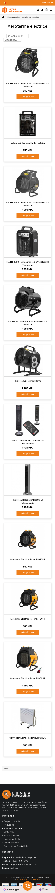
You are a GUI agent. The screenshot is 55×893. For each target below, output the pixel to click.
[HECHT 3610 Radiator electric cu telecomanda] (27, 420)
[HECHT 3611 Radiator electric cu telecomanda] (27, 479)
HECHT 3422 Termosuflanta (27, 381)
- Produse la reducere (12, 828)
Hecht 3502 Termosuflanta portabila (27, 143)
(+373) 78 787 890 (19, 861)
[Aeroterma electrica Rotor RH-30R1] (27, 598)
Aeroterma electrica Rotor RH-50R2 (27, 678)
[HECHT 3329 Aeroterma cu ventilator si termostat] (27, 301)
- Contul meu (8, 832)
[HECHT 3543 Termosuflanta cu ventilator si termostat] (27, 182)
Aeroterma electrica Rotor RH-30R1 (27, 619)
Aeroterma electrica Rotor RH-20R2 (27, 559)
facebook (13, 868)
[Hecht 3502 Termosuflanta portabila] (27, 122)
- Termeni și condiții (11, 842)
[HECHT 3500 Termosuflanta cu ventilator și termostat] (27, 241)
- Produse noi (8, 825)
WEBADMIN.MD (22, 880)
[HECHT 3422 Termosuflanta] (27, 360)
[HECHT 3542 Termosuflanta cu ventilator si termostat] (27, 63)
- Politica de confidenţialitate (15, 846)
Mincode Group (35, 880)
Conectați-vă (46, 3)
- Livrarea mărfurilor (11, 839)
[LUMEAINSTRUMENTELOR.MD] (18, 10)
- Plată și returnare (10, 835)
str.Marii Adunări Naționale (24, 857)
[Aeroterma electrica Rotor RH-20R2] (27, 539)
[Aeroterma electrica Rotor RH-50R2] (27, 658)
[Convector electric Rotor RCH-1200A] (27, 717)
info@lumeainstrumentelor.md (23, 864)
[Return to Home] (3, 17)
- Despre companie (11, 821)
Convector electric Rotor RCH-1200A (27, 738)
